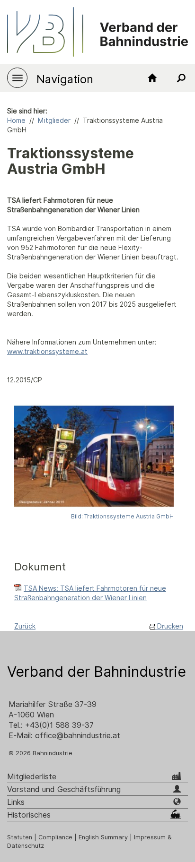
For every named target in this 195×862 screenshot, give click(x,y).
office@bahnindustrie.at (77, 735)
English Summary (103, 837)
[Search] (181, 78)
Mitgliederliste (31, 776)
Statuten (19, 837)
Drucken (169, 626)
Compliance (55, 837)
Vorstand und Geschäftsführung (64, 789)
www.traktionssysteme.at (47, 351)
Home (16, 120)
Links (16, 802)
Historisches (29, 814)
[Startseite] (152, 78)
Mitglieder (54, 120)
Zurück (24, 626)
